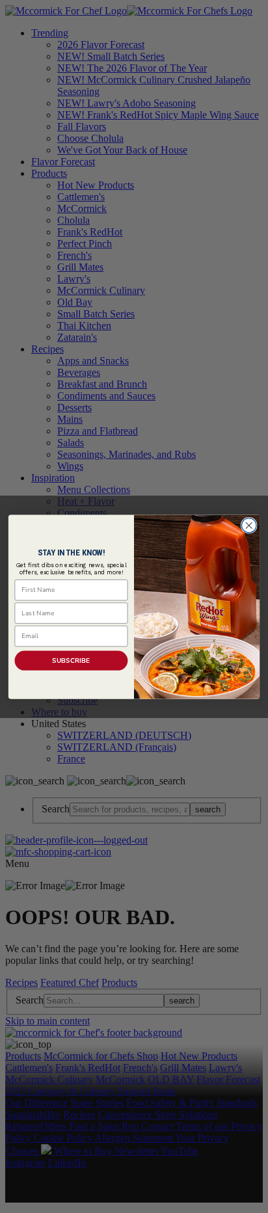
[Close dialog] (248, 525)
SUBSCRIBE (71, 660)
